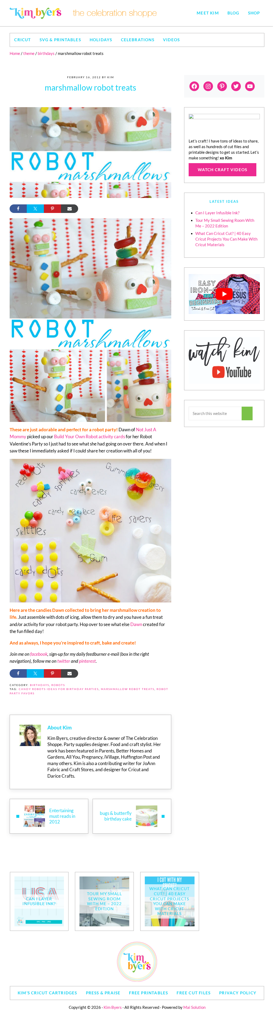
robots (58, 685)
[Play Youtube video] (224, 294)
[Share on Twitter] (35, 208)
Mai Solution (194, 1007)
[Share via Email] (69, 208)
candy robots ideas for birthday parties (59, 689)
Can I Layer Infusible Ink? (217, 213)
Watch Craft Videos (223, 169)
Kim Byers (113, 1007)
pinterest (87, 661)
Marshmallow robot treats (127, 689)
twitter (63, 661)
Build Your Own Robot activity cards (89, 436)
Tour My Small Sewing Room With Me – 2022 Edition (104, 901)
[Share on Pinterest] (52, 208)
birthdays (39, 685)
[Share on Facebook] (18, 208)
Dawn (136, 624)
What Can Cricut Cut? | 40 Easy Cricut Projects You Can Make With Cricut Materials (226, 239)
